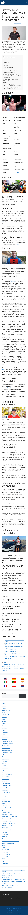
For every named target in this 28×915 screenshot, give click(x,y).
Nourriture (4, 805)
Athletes (4, 721)
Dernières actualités (7, 741)
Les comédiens (6, 783)
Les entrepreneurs (7, 785)
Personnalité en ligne (7, 819)
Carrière (6, 69)
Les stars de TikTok (7, 790)
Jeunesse (6, 65)
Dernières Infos (6, 745)
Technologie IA (6, 856)
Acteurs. (4, 706)
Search (4, 693)
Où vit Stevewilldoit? (11, 88)
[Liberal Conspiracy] (5, 2)
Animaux (4, 717)
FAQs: (5, 82)
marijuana (19, 490)
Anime (3, 719)
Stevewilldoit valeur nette (10, 80)
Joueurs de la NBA (7, 774)
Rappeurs (4, 836)
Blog (3, 726)
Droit (3, 754)
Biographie (6, 62)
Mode (3, 803)
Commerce (5, 737)
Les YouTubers (7, 662)
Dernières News (6, 748)
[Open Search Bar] (22, 2)
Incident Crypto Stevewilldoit (11, 79)
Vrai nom (6, 64)
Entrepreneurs (5, 759)
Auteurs (4, 723)
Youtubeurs (5, 863)
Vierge (17, 244)
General (4, 763)
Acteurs (4, 703)
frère (3, 221)
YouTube (12, 281)
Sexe (3, 845)
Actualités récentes (7, 710)
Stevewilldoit (17, 172)
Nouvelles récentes (7, 807)
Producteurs (5, 834)
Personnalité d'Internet (8, 814)
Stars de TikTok (6, 850)
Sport (3, 847)
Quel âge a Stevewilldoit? (11, 84)
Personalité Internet (7, 812)
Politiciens (4, 832)
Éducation (4, 757)
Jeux (3, 772)
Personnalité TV (6, 827)
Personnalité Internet (7, 821)
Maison (4, 796)
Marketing (4, 799)
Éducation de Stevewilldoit (10, 70)
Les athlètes (5, 781)
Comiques (4, 734)
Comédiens (5, 732)
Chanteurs (4, 728)
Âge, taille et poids (8, 67)
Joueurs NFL (5, 779)
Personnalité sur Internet (8, 823)
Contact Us (12, 910)
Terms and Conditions (18, 908)
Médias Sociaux (6, 801)
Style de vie (7, 77)
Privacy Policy (8, 908)
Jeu (3, 770)
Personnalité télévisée (7, 825)
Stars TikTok (5, 852)
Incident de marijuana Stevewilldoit (12, 75)
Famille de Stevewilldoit (9, 72)
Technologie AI (6, 854)
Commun (4, 739)
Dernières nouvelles (7, 750)
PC (2, 810)
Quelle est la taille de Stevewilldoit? (14, 85)
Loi (3, 794)
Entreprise (4, 761)
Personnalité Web (6, 830)
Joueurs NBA (5, 776)
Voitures (4, 858)
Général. (4, 765)
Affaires (4, 712)
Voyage (4, 861)
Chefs (3, 730)
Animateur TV (5, 714)
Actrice (4, 708)
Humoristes (5, 768)
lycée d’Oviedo (7, 388)
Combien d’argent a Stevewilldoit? (14, 87)
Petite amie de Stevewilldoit (10, 74)
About (17, 910)
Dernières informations (8, 743)
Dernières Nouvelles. (7, 752)
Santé (3, 838)
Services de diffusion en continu (10, 841)
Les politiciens (5, 788)
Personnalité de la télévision (9, 816)
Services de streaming (8, 843)
